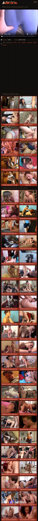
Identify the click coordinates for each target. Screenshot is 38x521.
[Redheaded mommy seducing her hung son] (28, 211)
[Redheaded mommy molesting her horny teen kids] (10, 256)
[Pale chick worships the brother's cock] (10, 196)
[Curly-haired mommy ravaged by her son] (28, 241)
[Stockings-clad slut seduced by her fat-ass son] (28, 437)
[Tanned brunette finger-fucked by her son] (10, 407)
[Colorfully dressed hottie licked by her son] (10, 437)
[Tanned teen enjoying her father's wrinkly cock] (28, 482)
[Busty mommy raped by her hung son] (28, 287)
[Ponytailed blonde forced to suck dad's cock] (28, 271)
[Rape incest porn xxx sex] (10, 2)
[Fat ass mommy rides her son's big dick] (10, 482)
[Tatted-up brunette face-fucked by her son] (10, 422)
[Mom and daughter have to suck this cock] (28, 377)
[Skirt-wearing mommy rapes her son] (28, 317)
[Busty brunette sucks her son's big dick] (28, 332)
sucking (23, 42)
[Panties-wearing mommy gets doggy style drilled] (28, 302)
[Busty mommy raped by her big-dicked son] (10, 347)
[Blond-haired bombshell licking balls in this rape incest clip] (10, 512)
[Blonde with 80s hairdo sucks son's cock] (28, 422)
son (19, 42)
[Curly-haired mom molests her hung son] (28, 512)
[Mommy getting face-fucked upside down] (10, 452)
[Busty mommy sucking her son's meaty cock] (28, 497)
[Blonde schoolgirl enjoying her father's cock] (10, 211)
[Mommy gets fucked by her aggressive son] (10, 302)
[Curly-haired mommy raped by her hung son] (10, 497)
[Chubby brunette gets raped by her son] (28, 362)
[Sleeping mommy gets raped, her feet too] (10, 226)
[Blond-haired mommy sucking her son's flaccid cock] (28, 347)
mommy (29, 42)
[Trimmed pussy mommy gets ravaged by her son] (28, 467)
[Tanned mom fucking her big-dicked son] (28, 407)
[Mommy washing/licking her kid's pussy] (10, 392)
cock (15, 42)
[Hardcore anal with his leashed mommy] (10, 377)
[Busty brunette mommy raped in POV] (28, 256)
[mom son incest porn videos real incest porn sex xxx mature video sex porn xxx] (35, 2)
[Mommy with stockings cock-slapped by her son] (10, 287)
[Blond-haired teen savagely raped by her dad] (10, 241)
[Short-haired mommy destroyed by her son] (28, 452)
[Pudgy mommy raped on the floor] (28, 196)
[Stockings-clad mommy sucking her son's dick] (28, 392)
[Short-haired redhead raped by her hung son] (10, 317)
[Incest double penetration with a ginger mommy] (10, 271)
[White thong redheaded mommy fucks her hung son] (10, 467)
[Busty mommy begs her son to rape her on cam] (10, 332)
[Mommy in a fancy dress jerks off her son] (10, 362)
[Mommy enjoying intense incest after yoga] (28, 226)
